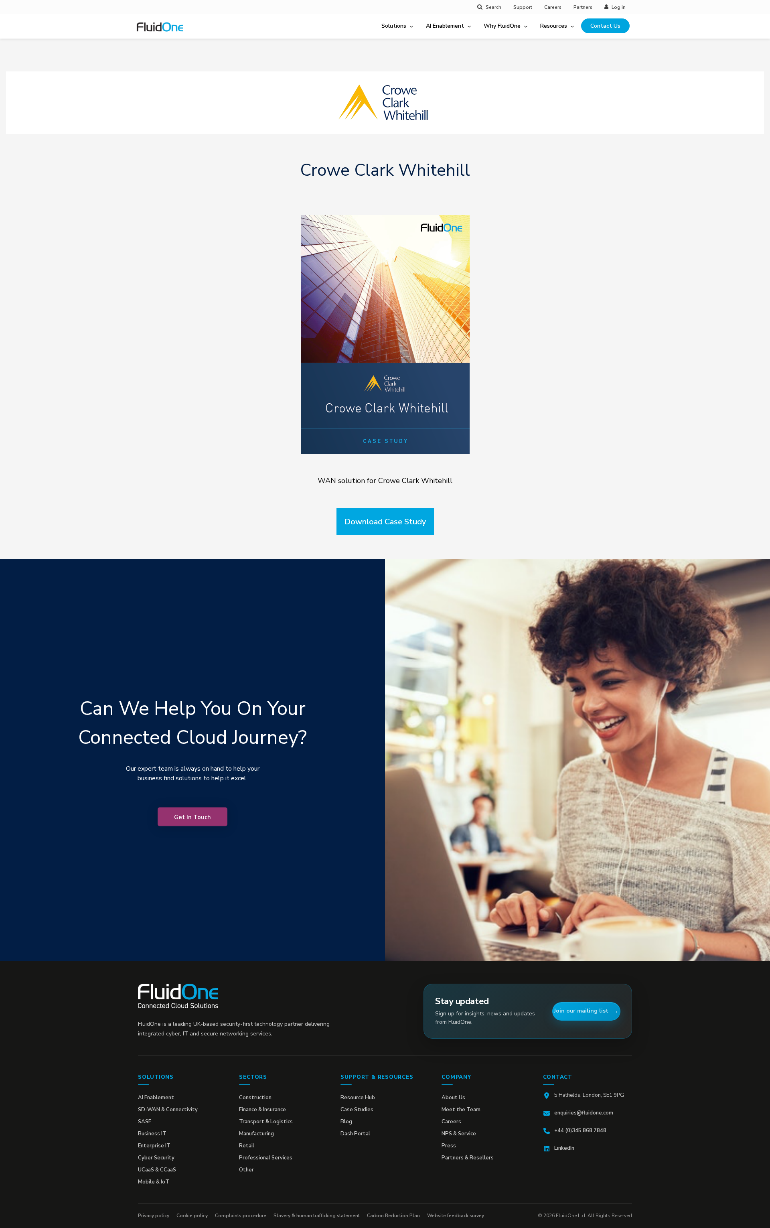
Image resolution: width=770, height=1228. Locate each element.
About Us (453, 1097)
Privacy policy (153, 1215)
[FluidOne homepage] (178, 996)
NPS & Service (459, 1133)
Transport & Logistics (266, 1121)
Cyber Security (156, 1157)
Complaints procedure (240, 1215)
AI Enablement (156, 1097)
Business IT (152, 1133)
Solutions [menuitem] (393, 26)
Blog (346, 1121)
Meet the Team (461, 1109)
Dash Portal (355, 1133)
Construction (255, 1097)
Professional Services (265, 1157)
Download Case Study (385, 521)
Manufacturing (256, 1133)
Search (493, 7)
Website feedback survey (455, 1215)
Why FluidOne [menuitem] (502, 26)
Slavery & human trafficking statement (317, 1215)
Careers (552, 7)
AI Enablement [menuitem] (445, 26)
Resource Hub (357, 1097)
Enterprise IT (154, 1145)
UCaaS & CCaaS (157, 1169)
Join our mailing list (581, 1011)
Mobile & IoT (153, 1181)
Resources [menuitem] (553, 26)
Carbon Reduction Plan (393, 1215)
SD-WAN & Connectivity (168, 1109)
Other (246, 1169)
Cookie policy (192, 1215)
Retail (246, 1145)
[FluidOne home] (162, 31)
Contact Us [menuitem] (605, 26)
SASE (144, 1121)
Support (522, 7)
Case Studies (356, 1109)
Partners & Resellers (468, 1157)
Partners (582, 7)
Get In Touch (192, 817)
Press (449, 1145)
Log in (619, 7)
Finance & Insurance (262, 1109)
